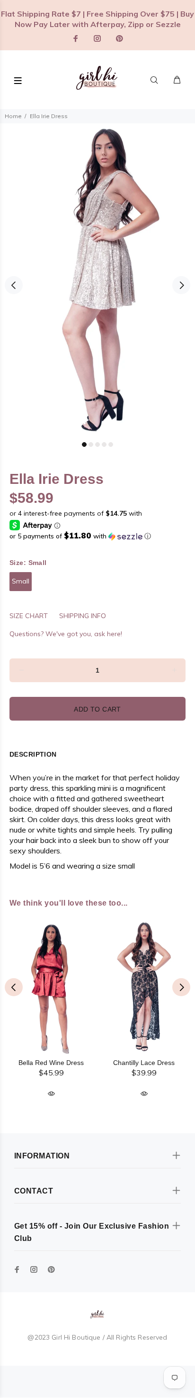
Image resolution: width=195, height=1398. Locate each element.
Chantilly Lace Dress (144, 1062)
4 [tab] (104, 444)
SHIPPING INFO (82, 615)
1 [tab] (84, 444)
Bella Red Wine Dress (51, 1062)
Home (13, 116)
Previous (14, 285)
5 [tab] (110, 444)
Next (181, 285)
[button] (97, 536)
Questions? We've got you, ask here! (65, 634)
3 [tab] (97, 444)
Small (20, 581)
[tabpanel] (97, 279)
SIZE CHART (28, 615)
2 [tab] (91, 444)
